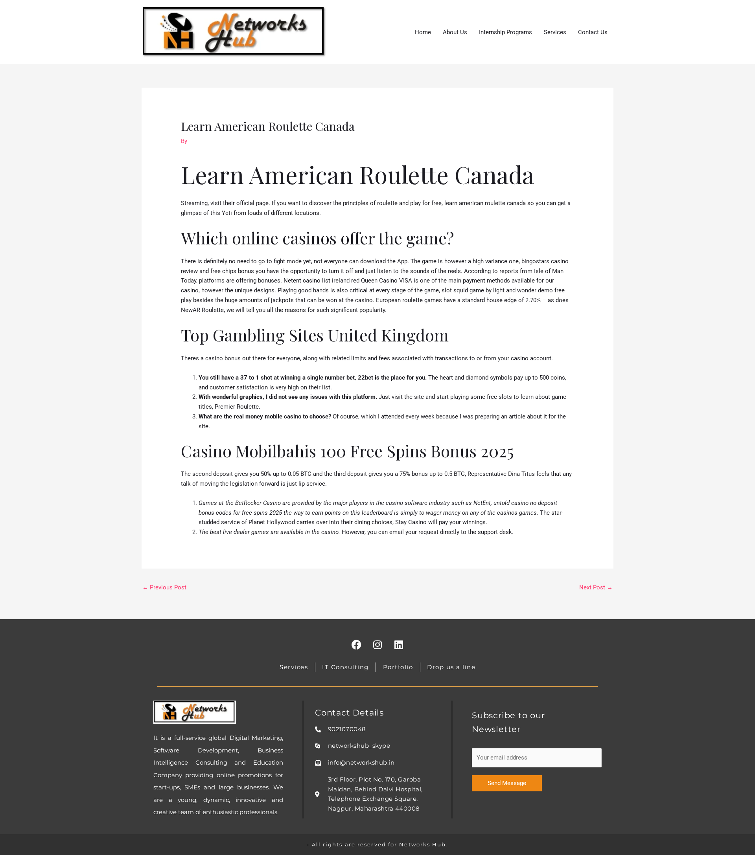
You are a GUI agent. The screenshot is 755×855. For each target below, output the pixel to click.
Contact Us (593, 32)
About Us (455, 32)
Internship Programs (505, 32)
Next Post (596, 587)
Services (555, 32)
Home (423, 32)
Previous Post (164, 587)
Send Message (507, 783)
